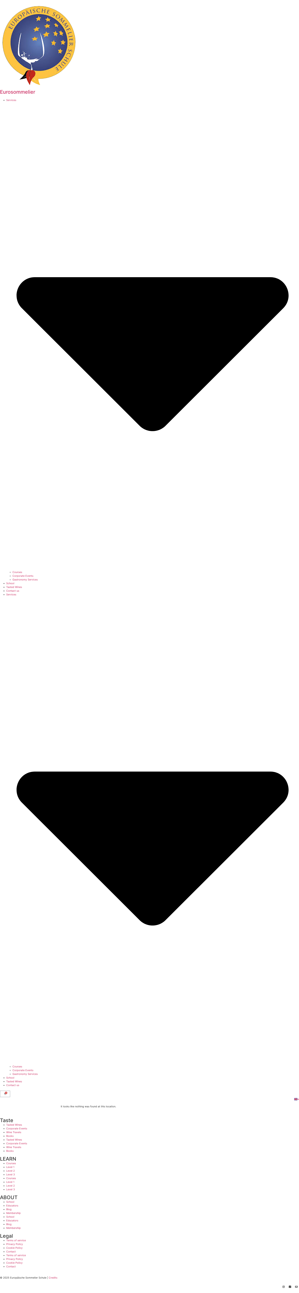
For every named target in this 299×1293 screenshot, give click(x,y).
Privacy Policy (14, 1244)
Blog (9, 1209)
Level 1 (10, 1167)
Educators (12, 1205)
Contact (11, 1251)
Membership (13, 1213)
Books (10, 1135)
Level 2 (10, 1170)
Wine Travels (13, 1132)
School (10, 583)
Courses (17, 572)
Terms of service (16, 1240)
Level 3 (10, 1174)
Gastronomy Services (25, 579)
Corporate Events (22, 575)
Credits (53, 1277)
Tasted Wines (14, 587)
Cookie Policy (14, 1247)
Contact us (12, 590)
